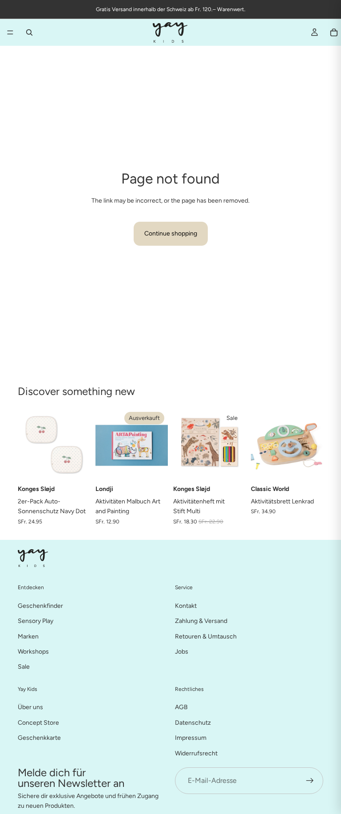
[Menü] (10, 32)
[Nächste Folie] (158, 444)
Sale (24, 666)
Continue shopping (170, 233)
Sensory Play (35, 621)
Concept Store (38, 722)
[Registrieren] (310, 780)
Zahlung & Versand (201, 621)
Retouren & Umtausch (206, 636)
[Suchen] (29, 32)
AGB (181, 707)
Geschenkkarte (39, 738)
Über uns (30, 707)
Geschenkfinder (40, 606)
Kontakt (186, 606)
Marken (28, 636)
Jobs (181, 651)
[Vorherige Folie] (105, 444)
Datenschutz (193, 722)
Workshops (33, 651)
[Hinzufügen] (76, 467)
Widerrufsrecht (196, 753)
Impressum (190, 738)
